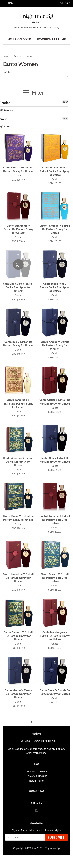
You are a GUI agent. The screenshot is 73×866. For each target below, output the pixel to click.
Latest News (36, 790)
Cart (67, 3)
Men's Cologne (19, 39)
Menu (10, 3)
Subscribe (56, 837)
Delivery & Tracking (36, 776)
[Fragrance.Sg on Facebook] (37, 811)
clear (65, 101)
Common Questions (36, 771)
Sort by (7, 72)
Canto (7, 126)
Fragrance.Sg (52, 848)
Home (6, 55)
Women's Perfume (51, 39)
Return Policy (36, 780)
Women (18, 55)
